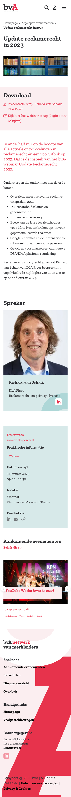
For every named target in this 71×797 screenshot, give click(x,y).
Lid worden (12, 675)
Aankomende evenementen (24, 667)
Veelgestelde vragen (18, 720)
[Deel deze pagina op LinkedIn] (9, 519)
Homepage (10, 23)
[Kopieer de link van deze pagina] (23, 519)
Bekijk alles (11, 547)
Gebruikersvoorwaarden (39, 783)
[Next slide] (67, 589)
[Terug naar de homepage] (10, 8)
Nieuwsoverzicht (16, 683)
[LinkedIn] (6, 756)
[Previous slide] (3, 589)
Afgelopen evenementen (38, 23)
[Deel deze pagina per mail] (16, 519)
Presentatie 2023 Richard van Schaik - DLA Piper (36, 106)
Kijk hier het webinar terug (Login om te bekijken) (37, 118)
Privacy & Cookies (17, 789)
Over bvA (10, 692)
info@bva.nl (13, 748)
